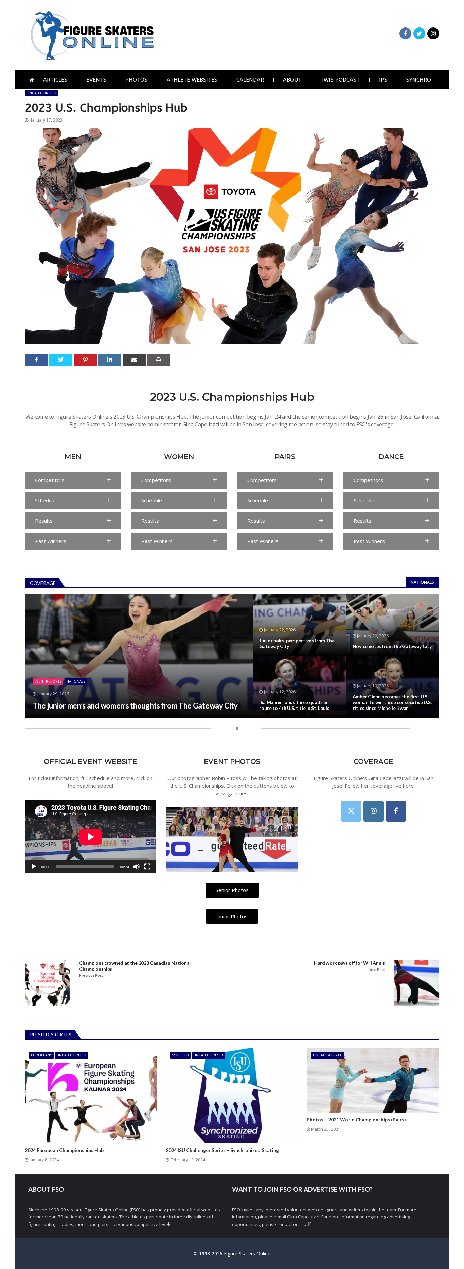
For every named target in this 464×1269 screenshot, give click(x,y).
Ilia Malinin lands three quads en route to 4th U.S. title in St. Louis (294, 705)
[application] (90, 836)
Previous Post (91, 975)
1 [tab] (235, 730)
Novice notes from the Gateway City (392, 646)
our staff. (302, 1224)
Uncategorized (41, 93)
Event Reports (47, 681)
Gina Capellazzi (303, 1217)
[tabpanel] (232, 656)
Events (96, 80)
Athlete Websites (192, 80)
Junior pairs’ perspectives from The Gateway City (297, 643)
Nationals (422, 582)
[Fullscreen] (147, 866)
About (292, 80)
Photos (136, 80)
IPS (383, 80)
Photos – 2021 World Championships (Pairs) (356, 1119)
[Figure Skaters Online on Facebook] (396, 811)
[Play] (33, 866)
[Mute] (136, 866)
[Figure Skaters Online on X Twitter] (351, 811)
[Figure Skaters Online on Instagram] (373, 811)
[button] (73, 480)
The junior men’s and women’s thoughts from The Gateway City (135, 706)
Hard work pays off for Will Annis (349, 963)
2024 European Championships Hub (64, 1150)
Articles (55, 80)
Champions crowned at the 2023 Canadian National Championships (135, 966)
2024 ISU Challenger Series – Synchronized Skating (222, 1150)
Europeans (41, 1055)
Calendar (250, 80)
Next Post (377, 970)
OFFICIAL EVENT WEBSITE (90, 761)
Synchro (418, 80)
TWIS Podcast (340, 80)
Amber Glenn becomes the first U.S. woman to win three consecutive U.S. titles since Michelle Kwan (392, 702)
